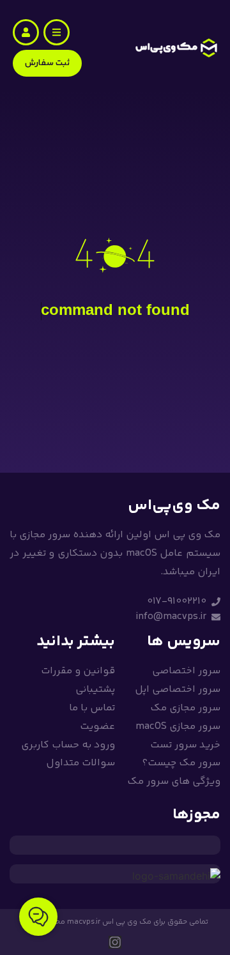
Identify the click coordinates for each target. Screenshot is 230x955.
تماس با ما (92, 708)
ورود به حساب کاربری (68, 745)
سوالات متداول (80, 763)
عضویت (97, 727)
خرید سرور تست (185, 745)
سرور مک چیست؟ (181, 763)
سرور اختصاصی (186, 671)
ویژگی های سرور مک (173, 782)
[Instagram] (115, 942)
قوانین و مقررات (78, 671)
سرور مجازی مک (185, 708)
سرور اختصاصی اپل (177, 690)
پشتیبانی (95, 690)
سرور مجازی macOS (177, 727)
